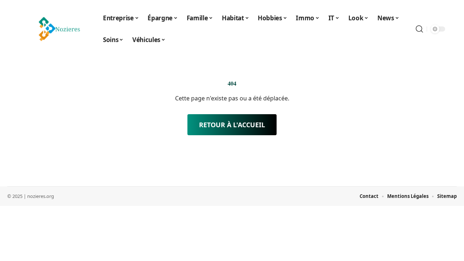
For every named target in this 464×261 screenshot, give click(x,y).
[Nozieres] (57, 29)
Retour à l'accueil (232, 124)
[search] (419, 29)
